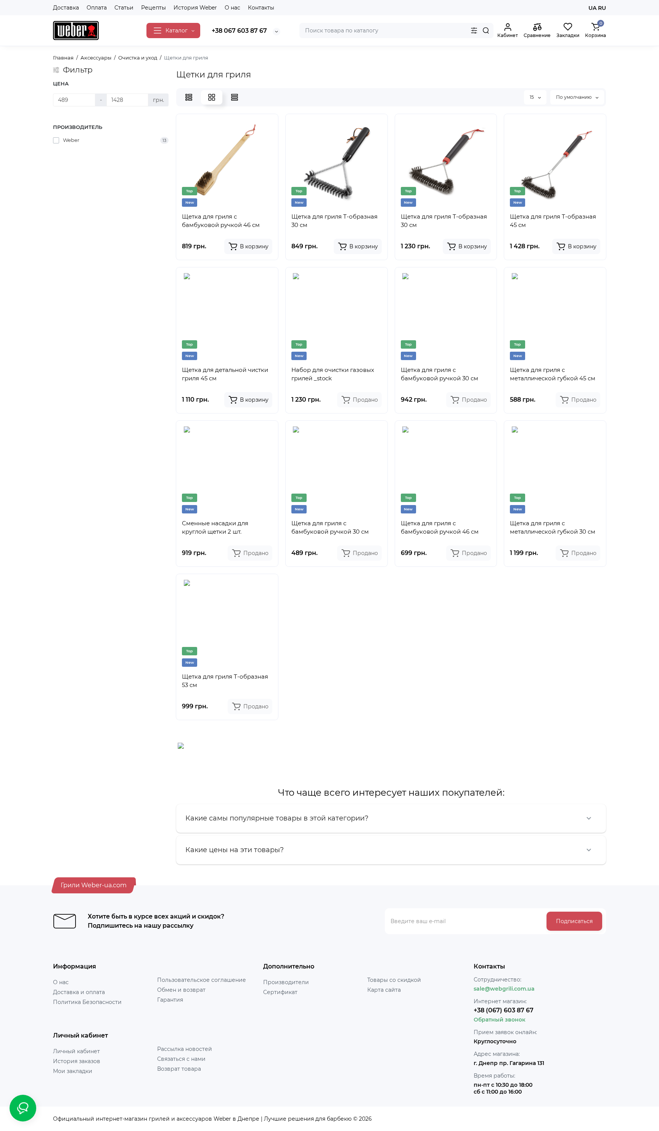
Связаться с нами (181, 1058)
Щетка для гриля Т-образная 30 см (334, 220)
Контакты (261, 7)
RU (602, 8)
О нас (232, 7)
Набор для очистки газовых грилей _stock (332, 374)
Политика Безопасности (87, 1002)
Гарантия (170, 999)
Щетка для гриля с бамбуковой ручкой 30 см (439, 374)
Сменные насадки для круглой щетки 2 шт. (215, 527)
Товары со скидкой (394, 980)
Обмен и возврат (181, 989)
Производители (286, 982)
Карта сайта (384, 989)
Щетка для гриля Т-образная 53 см (225, 681)
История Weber (195, 7)
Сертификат (280, 992)
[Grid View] (211, 97)
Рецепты (153, 7)
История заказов (76, 1061)
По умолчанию (574, 97)
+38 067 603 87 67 (239, 30)
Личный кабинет (76, 1051)
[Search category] (474, 30)
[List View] (188, 97)
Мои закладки (72, 1071)
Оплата (97, 7)
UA (592, 8)
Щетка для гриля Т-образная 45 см (553, 220)
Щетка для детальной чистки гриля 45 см (225, 374)
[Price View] (234, 97)
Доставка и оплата (79, 992)
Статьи (123, 7)
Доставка (66, 7)
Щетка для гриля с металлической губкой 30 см (552, 527)
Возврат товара (179, 1068)
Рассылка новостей (184, 1049)
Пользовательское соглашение (201, 980)
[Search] (486, 30)
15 (532, 97)
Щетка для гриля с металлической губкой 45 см (552, 374)
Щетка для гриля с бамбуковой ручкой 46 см (221, 220)
